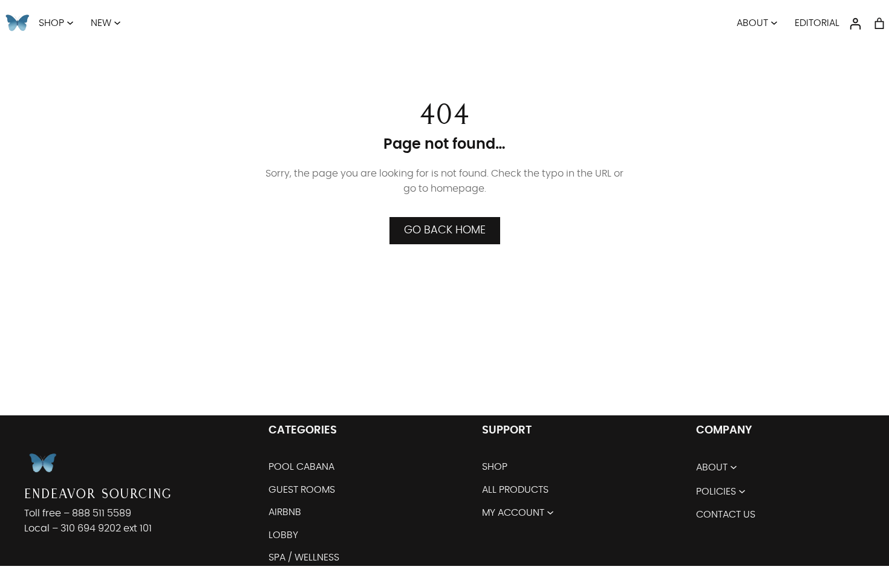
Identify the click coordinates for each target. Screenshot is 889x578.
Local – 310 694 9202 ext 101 (88, 528)
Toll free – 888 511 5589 (77, 513)
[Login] (855, 23)
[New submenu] (117, 22)
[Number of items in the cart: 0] (879, 23)
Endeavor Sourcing (98, 493)
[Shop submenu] (70, 22)
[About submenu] (774, 22)
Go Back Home (445, 230)
